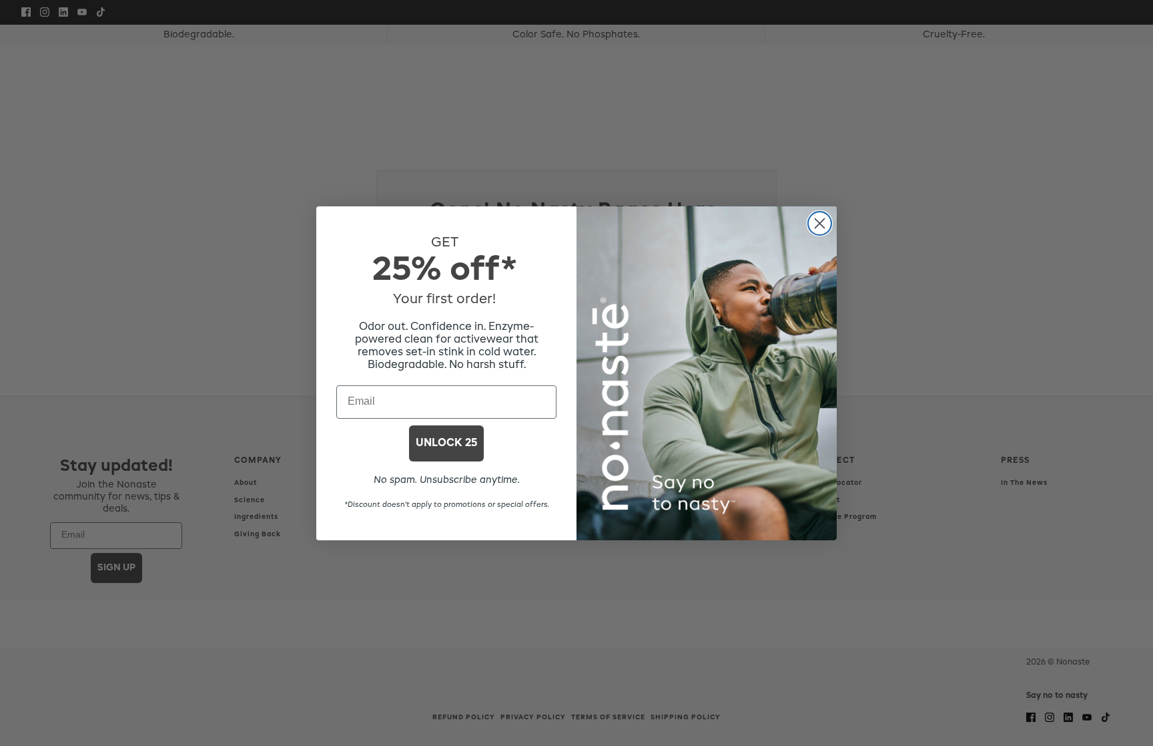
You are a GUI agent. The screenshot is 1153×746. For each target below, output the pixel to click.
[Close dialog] (819, 223)
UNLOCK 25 (446, 443)
